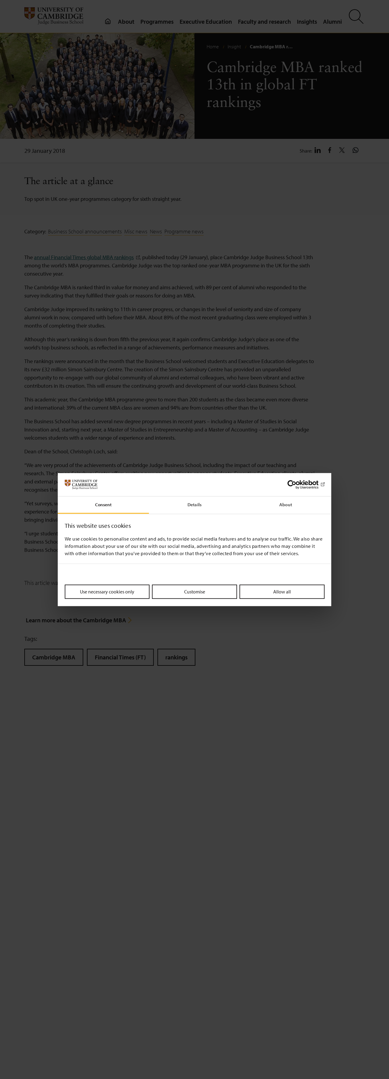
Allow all (282, 592)
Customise (194, 592)
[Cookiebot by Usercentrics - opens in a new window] (298, 484)
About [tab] (285, 504)
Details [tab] (194, 504)
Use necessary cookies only (107, 592)
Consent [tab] (103, 504)
